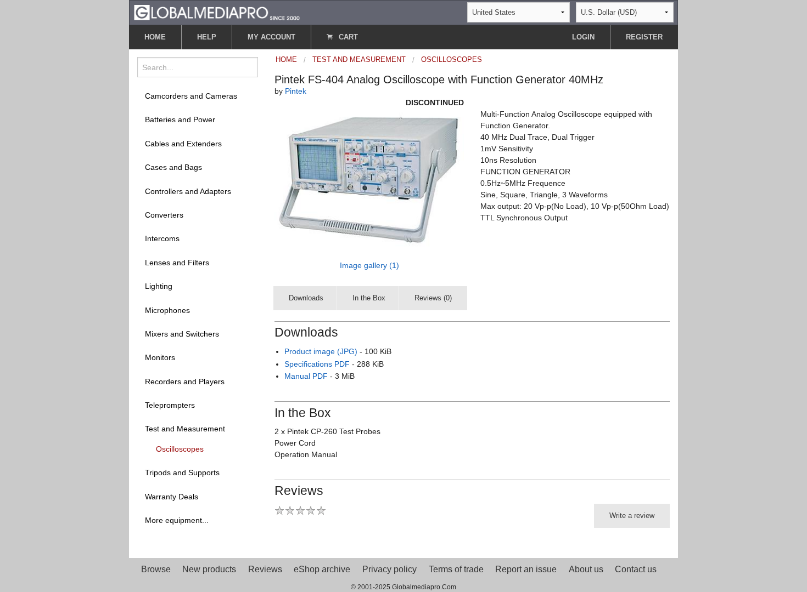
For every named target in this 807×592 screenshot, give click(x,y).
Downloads (306, 298)
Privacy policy (389, 569)
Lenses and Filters (177, 262)
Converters (164, 214)
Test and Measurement (185, 428)
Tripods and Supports (182, 472)
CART (347, 37)
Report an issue (526, 569)
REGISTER (644, 37)
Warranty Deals (171, 496)
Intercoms (162, 238)
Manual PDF (306, 376)
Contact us (636, 569)
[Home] (217, 11)
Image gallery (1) (369, 265)
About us (586, 569)
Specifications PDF (317, 364)
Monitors (160, 357)
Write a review (631, 515)
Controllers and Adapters (188, 191)
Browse (156, 569)
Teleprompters (170, 405)
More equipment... (177, 520)
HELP (206, 37)
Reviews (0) (433, 298)
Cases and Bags (173, 167)
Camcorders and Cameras (191, 96)
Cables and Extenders (183, 143)
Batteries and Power (180, 119)
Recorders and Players (185, 381)
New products (209, 569)
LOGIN (583, 37)
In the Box (368, 298)
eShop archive (322, 569)
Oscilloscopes (180, 449)
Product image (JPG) (320, 351)
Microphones (167, 310)
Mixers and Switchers (182, 333)
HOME (155, 37)
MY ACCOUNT (271, 37)
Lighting (158, 286)
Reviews (265, 569)
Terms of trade (456, 569)
